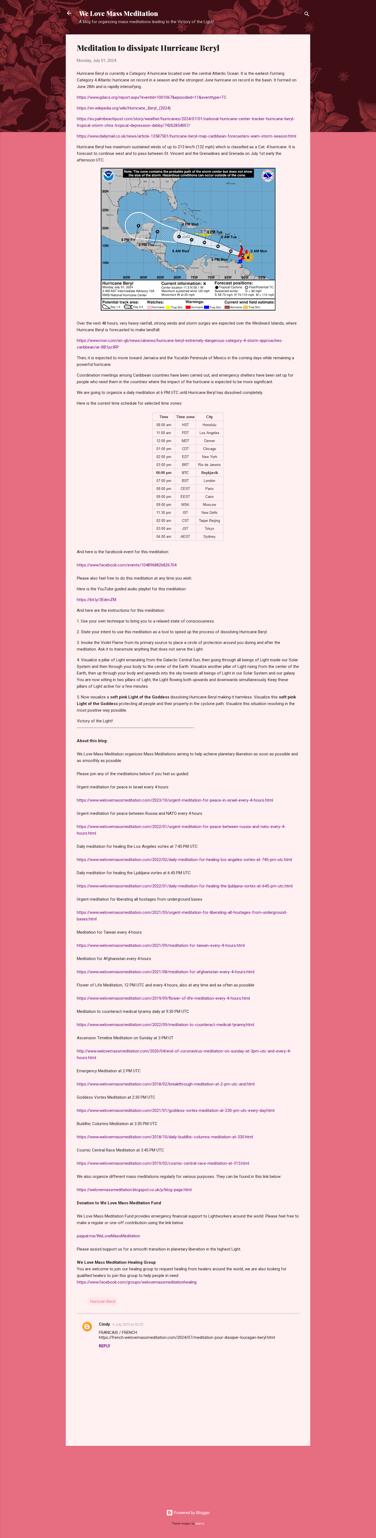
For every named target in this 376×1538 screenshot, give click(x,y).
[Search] (307, 15)
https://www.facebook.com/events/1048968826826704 (126, 565)
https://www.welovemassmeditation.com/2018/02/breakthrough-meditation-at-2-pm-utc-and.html (166, 1084)
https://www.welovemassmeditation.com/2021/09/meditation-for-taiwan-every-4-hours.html (161, 945)
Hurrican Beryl (102, 1301)
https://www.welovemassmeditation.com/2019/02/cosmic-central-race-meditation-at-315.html (163, 1163)
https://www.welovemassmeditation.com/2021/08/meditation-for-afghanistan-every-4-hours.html (165, 971)
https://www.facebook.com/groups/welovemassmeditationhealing (137, 1282)
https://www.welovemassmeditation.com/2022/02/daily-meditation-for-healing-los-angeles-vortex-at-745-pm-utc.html (184, 859)
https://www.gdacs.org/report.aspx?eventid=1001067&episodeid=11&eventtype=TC (152, 97)
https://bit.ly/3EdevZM (96, 599)
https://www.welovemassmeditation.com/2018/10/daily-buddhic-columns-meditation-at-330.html (165, 1136)
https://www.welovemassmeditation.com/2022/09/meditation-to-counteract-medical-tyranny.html (165, 1024)
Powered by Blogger (191, 1512)
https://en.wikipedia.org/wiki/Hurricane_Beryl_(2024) (124, 108)
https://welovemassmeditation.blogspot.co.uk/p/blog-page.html (134, 1189)
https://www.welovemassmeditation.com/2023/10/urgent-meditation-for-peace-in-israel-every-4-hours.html (175, 800)
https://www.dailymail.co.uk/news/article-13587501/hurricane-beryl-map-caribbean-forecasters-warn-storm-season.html (186, 136)
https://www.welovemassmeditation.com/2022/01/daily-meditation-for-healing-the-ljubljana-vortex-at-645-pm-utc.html (185, 886)
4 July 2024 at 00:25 (127, 1324)
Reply (104, 1346)
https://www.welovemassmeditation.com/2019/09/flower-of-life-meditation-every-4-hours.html (163, 998)
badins (200, 1523)
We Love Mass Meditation (118, 13)
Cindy (104, 1324)
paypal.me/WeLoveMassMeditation (108, 1235)
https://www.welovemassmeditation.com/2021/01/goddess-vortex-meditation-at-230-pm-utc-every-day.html (175, 1110)
